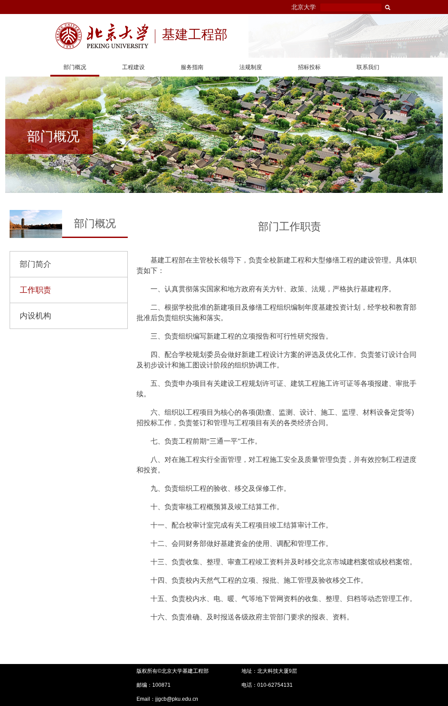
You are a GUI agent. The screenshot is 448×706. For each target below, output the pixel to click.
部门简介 (35, 264)
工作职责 (35, 290)
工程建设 (133, 67)
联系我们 (368, 67)
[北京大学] (102, 36)
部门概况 (74, 67)
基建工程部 (195, 35)
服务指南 (192, 67)
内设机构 (35, 315)
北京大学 (303, 6)
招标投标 (309, 67)
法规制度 (250, 67)
